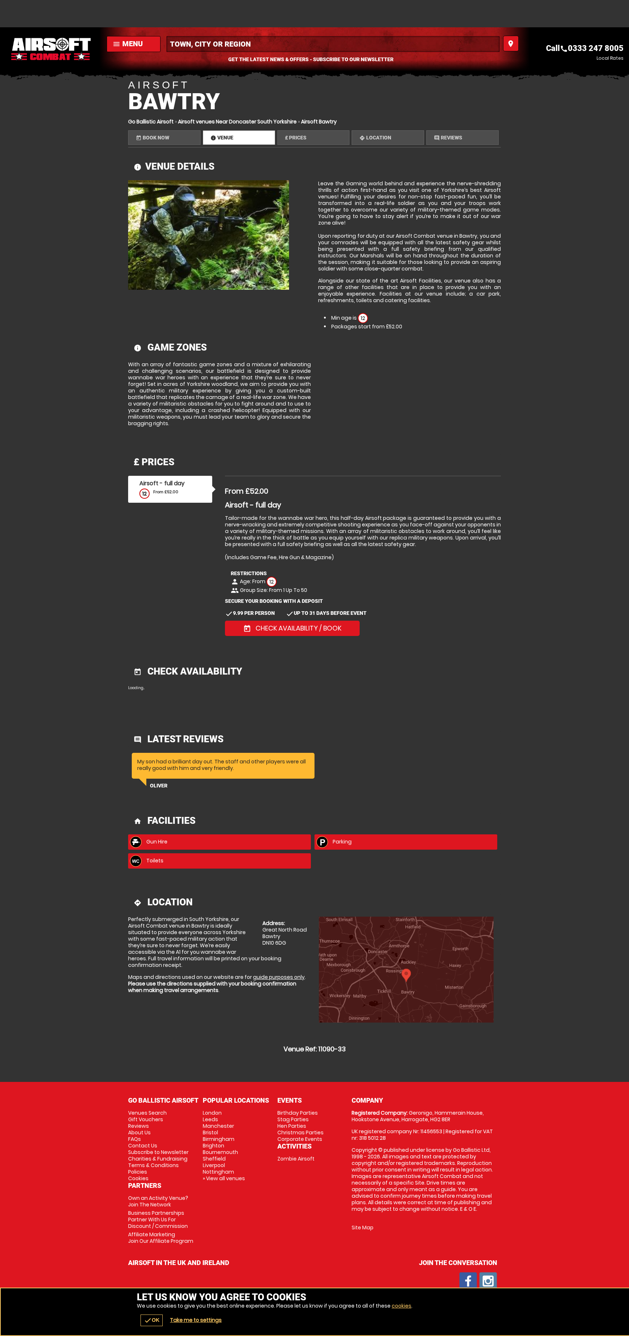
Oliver (158, 785)
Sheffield (214, 1158)
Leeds (210, 1119)
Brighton (213, 1145)
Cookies (138, 1178)
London (212, 1112)
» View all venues (224, 1178)
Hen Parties (291, 1126)
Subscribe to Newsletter (158, 1152)
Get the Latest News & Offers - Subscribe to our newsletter (310, 59)
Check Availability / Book (292, 628)
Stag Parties (293, 1119)
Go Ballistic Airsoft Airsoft (51, 49)
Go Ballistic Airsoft (151, 121)
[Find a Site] (333, 44)
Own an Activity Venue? (158, 1201)
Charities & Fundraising (157, 1158)
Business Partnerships (158, 1219)
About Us (139, 1132)
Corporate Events (299, 1139)
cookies (401, 1305)
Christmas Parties (300, 1132)
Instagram (488, 1281)
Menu (127, 43)
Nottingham (218, 1171)
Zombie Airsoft (295, 1158)
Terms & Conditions (153, 1165)
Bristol (210, 1132)
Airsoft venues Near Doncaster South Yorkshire (237, 121)
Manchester (218, 1126)
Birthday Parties (297, 1112)
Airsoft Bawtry (319, 121)
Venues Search (147, 1112)
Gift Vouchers (145, 1119)
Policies (137, 1171)
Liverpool (214, 1165)
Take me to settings (196, 1320)
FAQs (134, 1139)
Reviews (138, 1126)
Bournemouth (220, 1152)
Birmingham (218, 1139)
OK (151, 1320)
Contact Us (142, 1145)
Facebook (468, 1281)
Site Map (362, 1227)
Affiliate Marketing (160, 1238)
